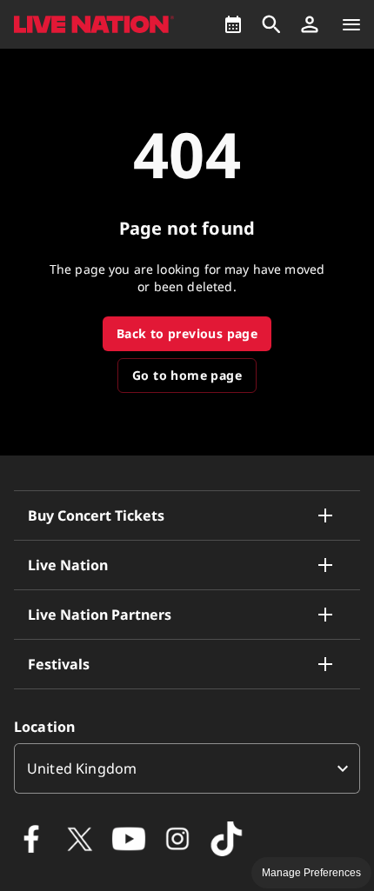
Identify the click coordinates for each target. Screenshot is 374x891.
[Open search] (271, 24)
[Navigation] (351, 24)
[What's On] (233, 24)
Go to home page (187, 375)
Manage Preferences (311, 873)
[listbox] (187, 768)
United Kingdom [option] (82, 768)
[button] (310, 24)
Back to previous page (187, 333)
